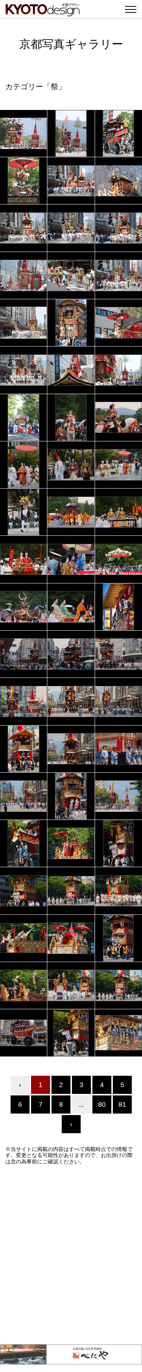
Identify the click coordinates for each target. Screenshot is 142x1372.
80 (102, 1104)
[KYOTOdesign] (43, 12)
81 (122, 1104)
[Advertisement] (71, 1255)
